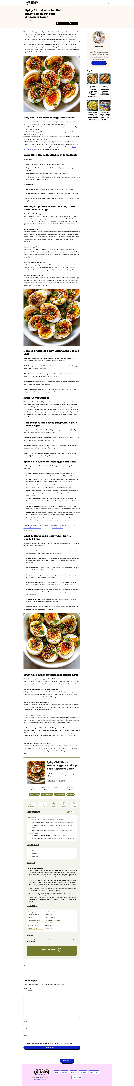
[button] (74, 817)
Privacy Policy (94, 1072)
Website (25, 1036)
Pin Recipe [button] (62, 780)
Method (54, 806)
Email (25, 1028)
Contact (64, 1072)
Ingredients (31, 806)
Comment (26, 995)
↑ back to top (67, 1061)
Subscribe (64, 3)
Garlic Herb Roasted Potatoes (32, 528)
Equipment (42, 806)
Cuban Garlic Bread (57, 528)
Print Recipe (74, 23)
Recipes (73, 3)
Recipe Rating (27, 988)
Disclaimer (83, 1072)
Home (56, 3)
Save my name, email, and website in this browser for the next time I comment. (50, 1043)
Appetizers (31, 966)
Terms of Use (77, 1077)
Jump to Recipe (63, 23)
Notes (74, 806)
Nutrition (64, 806)
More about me (98, 63)
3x (73, 811)
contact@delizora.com (40, 1080)
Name (25, 1021)
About (57, 1072)
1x (67, 811)
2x (70, 811)
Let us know (45, 952)
